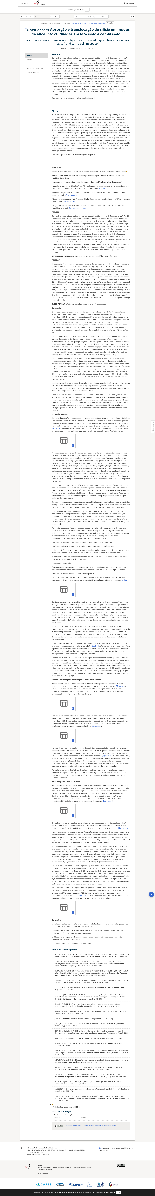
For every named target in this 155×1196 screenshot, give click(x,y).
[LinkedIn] (43, 1173)
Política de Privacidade (107, 1192)
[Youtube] (47, 1173)
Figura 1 (126, 580)
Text (27, 64)
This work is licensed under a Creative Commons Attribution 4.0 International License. (90, 1125)
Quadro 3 (97, 726)
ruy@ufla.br (103, 188)
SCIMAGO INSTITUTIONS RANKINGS (82, 48)
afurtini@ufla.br (71, 195)
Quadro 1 (57, 428)
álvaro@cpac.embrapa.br (78, 208)
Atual (46, 17)
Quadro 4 (108, 801)
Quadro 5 (84, 895)
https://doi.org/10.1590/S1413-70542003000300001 (88, 23)
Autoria (63, 48)
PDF (102, 17)
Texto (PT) (91, 17)
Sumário (29, 17)
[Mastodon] (40, 1173)
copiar (110, 23)
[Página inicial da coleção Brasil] (28, 1169)
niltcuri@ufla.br (69, 202)
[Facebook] (45, 1173)
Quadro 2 (121, 686)
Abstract (29, 60)
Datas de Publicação (32, 72)
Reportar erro (153, 426)
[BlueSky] (38, 1173)
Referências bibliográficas (34, 68)
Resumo (78, 17)
